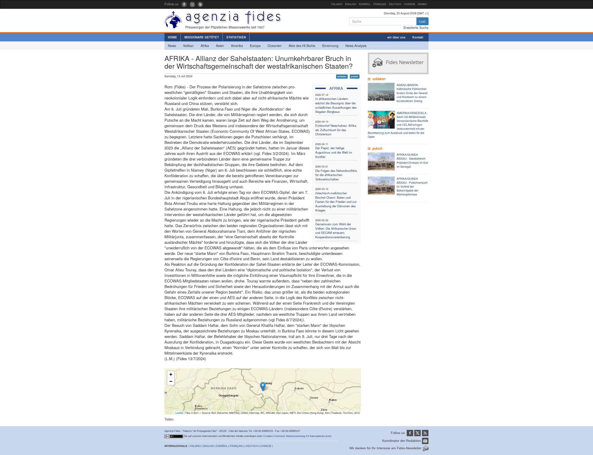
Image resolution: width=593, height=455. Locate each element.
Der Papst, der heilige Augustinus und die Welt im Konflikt (333, 152)
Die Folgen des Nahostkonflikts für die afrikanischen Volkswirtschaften (336, 174)
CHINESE (409, 4)
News (172, 45)
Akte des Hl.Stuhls (302, 45)
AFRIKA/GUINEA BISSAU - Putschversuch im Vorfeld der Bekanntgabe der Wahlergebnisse (412, 186)
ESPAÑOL (365, 4)
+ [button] (170, 374)
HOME (172, 37)
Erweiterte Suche (416, 27)
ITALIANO (336, 4)
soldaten (341, 76)
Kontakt (417, 37)
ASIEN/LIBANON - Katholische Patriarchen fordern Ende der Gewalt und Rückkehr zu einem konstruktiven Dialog (412, 93)
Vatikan (188, 45)
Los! (422, 21)
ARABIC (422, 4)
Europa (255, 45)
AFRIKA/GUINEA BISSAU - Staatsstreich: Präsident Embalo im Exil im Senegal (412, 160)
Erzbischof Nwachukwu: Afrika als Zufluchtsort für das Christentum (335, 129)
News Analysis (355, 45)
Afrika (205, 45)
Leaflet (179, 413)
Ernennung (330, 45)
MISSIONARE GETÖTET (201, 37)
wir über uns (396, 37)
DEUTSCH (395, 4)
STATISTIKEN (236, 37)
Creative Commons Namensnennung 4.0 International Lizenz (297, 436)
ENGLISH (350, 4)
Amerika (237, 45)
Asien (220, 45)
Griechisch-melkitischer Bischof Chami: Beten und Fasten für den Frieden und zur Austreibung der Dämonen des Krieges (335, 201)
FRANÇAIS (379, 4)
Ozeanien (275, 45)
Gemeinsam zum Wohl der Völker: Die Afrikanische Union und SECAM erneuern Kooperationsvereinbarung (335, 230)
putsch (354, 76)
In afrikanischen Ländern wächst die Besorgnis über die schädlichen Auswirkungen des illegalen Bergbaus (336, 105)
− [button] (170, 381)
